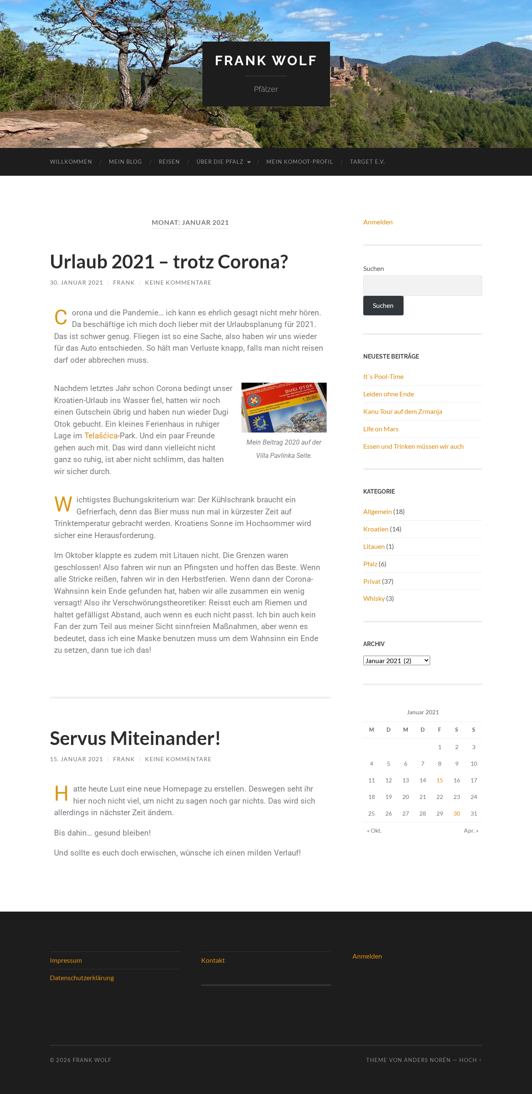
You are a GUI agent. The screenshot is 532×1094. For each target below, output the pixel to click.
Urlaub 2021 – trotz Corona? (169, 261)
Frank (124, 282)
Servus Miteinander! (135, 738)
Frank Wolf (266, 60)
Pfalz (370, 564)
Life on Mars (381, 429)
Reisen (169, 161)
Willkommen (71, 161)
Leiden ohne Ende (388, 394)
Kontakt (213, 960)
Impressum (66, 960)
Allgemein (377, 511)
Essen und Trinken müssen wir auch (413, 446)
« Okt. (374, 830)
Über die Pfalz (220, 161)
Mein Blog (125, 161)
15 (439, 780)
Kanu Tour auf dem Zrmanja (402, 411)
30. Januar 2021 (76, 282)
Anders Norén (427, 1060)
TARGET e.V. (367, 161)
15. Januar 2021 (76, 758)
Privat (372, 581)
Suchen (373, 268)
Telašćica (101, 435)
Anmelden (378, 222)
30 (456, 813)
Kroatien (376, 529)
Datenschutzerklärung (82, 977)
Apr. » (471, 830)
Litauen (374, 546)
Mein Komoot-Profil (299, 161)
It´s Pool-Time (383, 376)
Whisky (374, 598)
